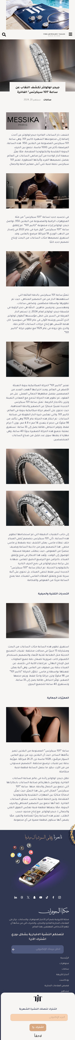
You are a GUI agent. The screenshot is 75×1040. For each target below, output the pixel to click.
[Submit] (13, 949)
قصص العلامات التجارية (57, 986)
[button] (4, 34)
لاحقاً (38, 1036)
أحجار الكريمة (62, 975)
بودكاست (64, 980)
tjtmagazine (59, 897)
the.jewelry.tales (47, 897)
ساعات (47, 100)
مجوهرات (64, 963)
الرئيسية (65, 958)
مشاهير (65, 991)
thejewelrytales (53, 897)
